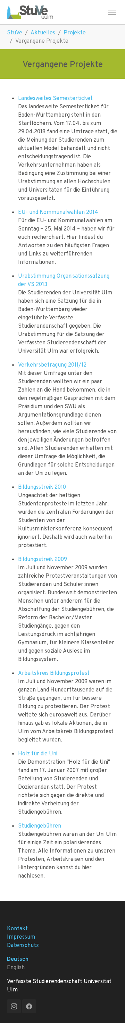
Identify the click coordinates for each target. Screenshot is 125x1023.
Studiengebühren (39, 825)
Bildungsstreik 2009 (42, 559)
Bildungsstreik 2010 (42, 486)
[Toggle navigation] (112, 12)
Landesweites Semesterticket (55, 98)
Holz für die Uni (37, 753)
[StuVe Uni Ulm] (30, 12)
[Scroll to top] (109, 1007)
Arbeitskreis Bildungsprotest (54, 673)
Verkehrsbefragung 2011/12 (52, 364)
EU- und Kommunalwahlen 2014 (58, 212)
